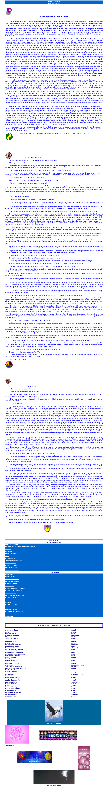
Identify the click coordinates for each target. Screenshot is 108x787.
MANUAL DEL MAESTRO (12, 607)
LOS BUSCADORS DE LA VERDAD (14, 611)
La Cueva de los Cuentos (12, 581)
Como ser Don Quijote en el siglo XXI (15, 588)
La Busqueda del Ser (10, 567)
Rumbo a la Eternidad (11, 565)
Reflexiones (8, 551)
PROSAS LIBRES (10, 558)
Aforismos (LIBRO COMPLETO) (13, 560)
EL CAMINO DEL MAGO (11, 600)
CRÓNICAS (8, 602)
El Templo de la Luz (10, 563)
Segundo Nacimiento (11, 553)
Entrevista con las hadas (12, 579)
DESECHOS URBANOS (11, 597)
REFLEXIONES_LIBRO (11, 604)
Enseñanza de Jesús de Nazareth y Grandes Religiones (20, 546)
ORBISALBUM (9, 616)
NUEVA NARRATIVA (10, 593)
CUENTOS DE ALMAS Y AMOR (13, 590)
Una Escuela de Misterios (12, 570)
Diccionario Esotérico (11, 583)
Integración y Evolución (11, 544)
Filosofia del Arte (9, 586)
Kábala (7, 556)
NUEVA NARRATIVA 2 (11, 614)
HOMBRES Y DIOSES (11, 609)
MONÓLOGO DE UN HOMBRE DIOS (14, 595)
